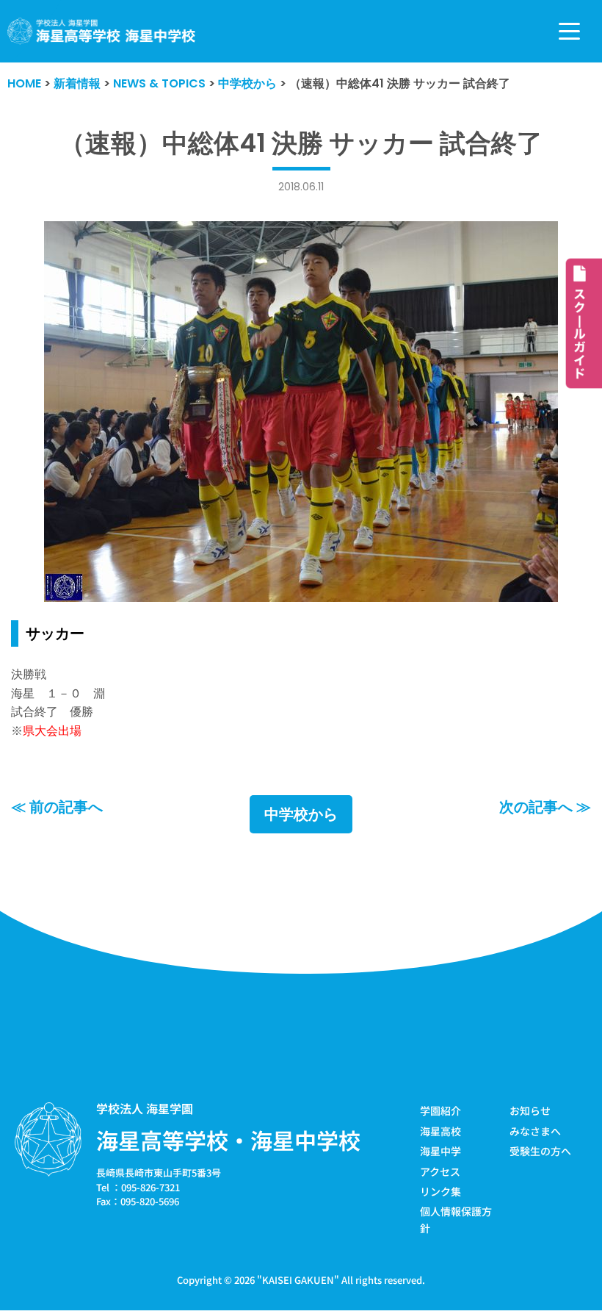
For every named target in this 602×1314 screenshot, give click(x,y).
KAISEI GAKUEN (298, 1280)
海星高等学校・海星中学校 (228, 1140)
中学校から (301, 814)
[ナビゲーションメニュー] (569, 31)
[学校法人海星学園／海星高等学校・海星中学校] (101, 31)
